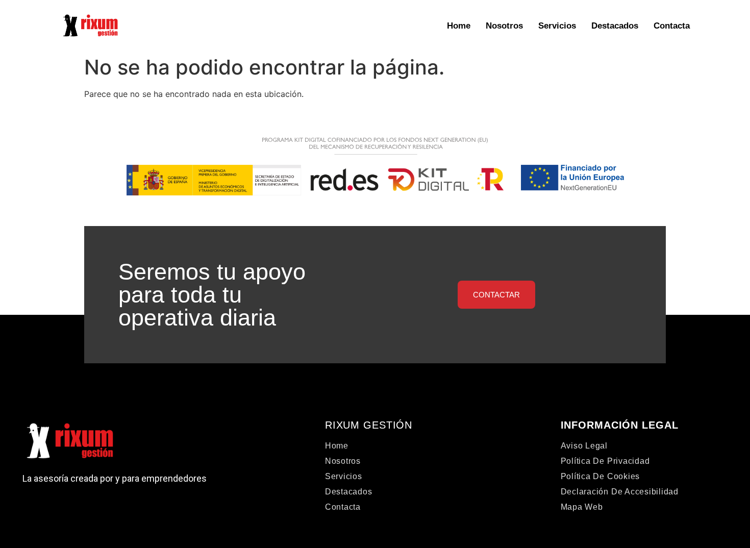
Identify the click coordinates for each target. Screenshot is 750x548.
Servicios (557, 26)
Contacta (672, 26)
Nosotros (504, 26)
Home (458, 26)
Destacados (614, 26)
